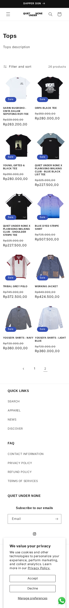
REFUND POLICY (20, 472)
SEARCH (14, 401)
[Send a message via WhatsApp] (62, 600)
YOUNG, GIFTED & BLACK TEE (14, 167)
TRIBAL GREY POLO (15, 286)
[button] (8, 14)
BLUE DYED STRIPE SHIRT (47, 227)
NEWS (12, 419)
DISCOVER (15, 428)
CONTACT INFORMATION (26, 454)
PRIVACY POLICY (20, 463)
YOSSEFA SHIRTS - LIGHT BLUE (50, 339)
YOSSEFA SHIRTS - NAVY (18, 337)
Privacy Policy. (39, 568)
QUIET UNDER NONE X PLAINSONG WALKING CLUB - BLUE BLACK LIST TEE (48, 170)
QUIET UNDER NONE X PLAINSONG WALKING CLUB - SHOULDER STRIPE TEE (16, 230)
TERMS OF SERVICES (23, 481)
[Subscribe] (56, 519)
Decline (32, 588)
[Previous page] (23, 368)
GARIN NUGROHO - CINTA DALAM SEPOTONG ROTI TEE (16, 111)
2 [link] (45, 368)
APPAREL (14, 410)
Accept (33, 578)
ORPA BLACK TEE (46, 108)
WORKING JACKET (46, 286)
